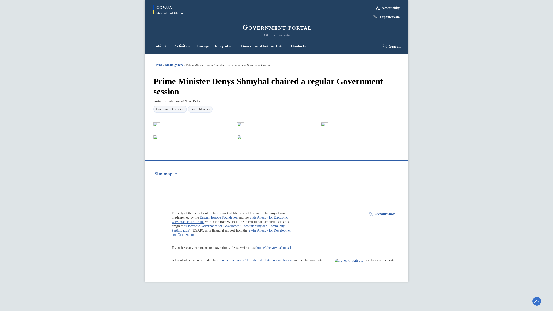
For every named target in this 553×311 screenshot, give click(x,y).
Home (158, 65)
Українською (389, 17)
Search (395, 46)
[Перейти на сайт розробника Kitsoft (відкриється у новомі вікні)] (349, 264)
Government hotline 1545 (262, 46)
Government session (170, 109)
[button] (156, 124)
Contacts (298, 46)
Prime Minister (200, 109)
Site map (163, 173)
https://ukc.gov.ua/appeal (273, 247)
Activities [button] (182, 46)
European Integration (215, 46)
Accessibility (391, 8)
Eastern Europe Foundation (219, 217)
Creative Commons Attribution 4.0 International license (254, 260)
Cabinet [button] (160, 46)
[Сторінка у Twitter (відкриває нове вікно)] (372, 46)
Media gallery (174, 65)
